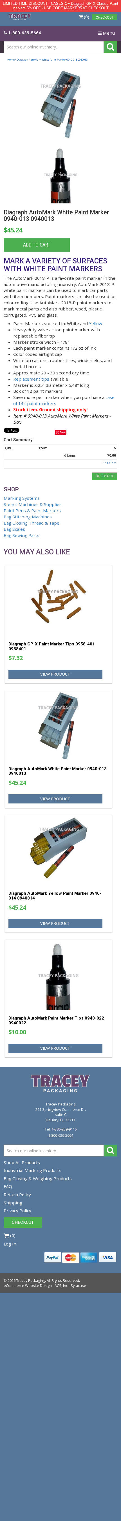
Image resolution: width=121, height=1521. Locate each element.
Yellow (95, 323)
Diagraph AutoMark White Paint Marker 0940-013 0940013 (57, 771)
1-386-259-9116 (64, 1129)
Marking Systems (22, 498)
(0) (86, 16)
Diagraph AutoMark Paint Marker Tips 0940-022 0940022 (56, 1020)
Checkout (105, 476)
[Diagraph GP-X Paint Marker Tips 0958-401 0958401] (58, 601)
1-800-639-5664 (60, 1135)
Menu (107, 34)
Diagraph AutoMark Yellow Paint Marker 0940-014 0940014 (54, 896)
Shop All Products (22, 1162)
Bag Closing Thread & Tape (31, 523)
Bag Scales (14, 529)
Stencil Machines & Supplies (33, 504)
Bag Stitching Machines (28, 516)
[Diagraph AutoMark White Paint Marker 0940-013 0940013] (61, 104)
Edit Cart (109, 463)
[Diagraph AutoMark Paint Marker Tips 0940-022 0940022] (58, 975)
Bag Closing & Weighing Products (38, 1178)
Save (63, 432)
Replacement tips (31, 379)
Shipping (13, 1202)
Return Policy (17, 1194)
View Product (55, 674)
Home (11, 59)
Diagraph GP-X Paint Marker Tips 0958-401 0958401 (51, 646)
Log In (10, 1244)
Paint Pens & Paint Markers (32, 510)
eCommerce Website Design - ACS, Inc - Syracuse (45, 1285)
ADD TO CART (36, 245)
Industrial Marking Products (32, 1170)
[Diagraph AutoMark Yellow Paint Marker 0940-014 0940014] (58, 850)
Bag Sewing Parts (21, 535)
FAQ (8, 1186)
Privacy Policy (17, 1210)
